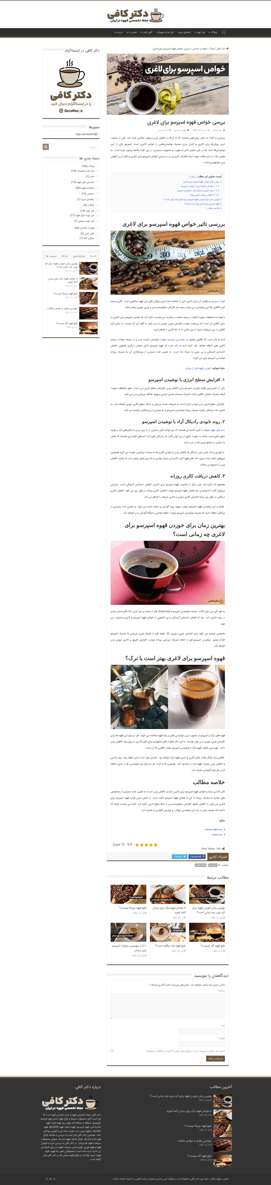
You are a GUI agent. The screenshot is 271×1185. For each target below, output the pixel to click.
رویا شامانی (217, 130)
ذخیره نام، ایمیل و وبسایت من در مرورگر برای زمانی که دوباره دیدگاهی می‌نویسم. (185, 1051)
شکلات (91, 205)
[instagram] (47, 1179)
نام (222, 1026)
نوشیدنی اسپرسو (176, 339)
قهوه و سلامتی (199, 49)
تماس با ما (132, 32)
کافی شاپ (147, 32)
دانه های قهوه (218, 430)
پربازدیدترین (79, 256)
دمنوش (90, 194)
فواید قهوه (201, 865)
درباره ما (119, 32)
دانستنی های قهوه (85, 182)
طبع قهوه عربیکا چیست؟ (132, 908)
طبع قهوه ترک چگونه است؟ (170, 946)
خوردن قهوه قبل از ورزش (198, 368)
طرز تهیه (201, 32)
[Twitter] (50, 1179)
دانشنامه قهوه (87, 188)
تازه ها (93, 256)
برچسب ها (51, 256)
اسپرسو (213, 865)
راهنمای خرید (184, 32)
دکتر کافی (224, 32)
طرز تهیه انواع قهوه (85, 215)
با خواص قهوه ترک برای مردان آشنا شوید (62, 280)
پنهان (193, 176)
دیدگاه (221, 991)
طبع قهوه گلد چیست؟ (213, 946)
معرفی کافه (89, 238)
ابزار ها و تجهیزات (165, 32)
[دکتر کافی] (135, 16)
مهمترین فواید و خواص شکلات (62, 309)
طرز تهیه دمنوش (86, 221)
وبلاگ (214, 32)
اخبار (92, 177)
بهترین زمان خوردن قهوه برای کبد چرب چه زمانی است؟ (208, 910)
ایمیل (221, 1038)
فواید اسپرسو (218, 301)
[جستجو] (46, 147)
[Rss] (54, 1179)
